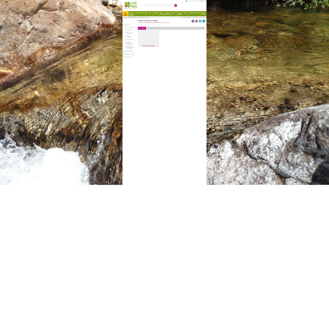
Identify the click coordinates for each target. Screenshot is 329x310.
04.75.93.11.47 (203, 0)
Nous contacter (202, 17)
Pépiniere (155, 13)
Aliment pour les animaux (131, 14)
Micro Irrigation (128, 57)
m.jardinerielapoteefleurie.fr (193, 0)
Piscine (173, 13)
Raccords (127, 24)
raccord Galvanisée (129, 36)
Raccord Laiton (129, 39)
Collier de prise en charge (148, 45)
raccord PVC (129, 29)
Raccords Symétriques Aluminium (129, 43)
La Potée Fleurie (125, 14)
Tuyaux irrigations (129, 51)
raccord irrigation (130, 27)
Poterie (185, 13)
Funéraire (191, 13)
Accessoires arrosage (130, 54)
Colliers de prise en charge (130, 47)
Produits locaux (203, 13)
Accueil (139, 22)
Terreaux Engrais (179, 13)
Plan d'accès (195, 17)
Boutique (197, 13)
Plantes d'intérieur (167, 13)
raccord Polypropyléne (129, 33)
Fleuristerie (144, 13)
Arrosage (137, 13)
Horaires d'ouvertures (187, 17)
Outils (149, 13)
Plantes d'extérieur (161, 13)
